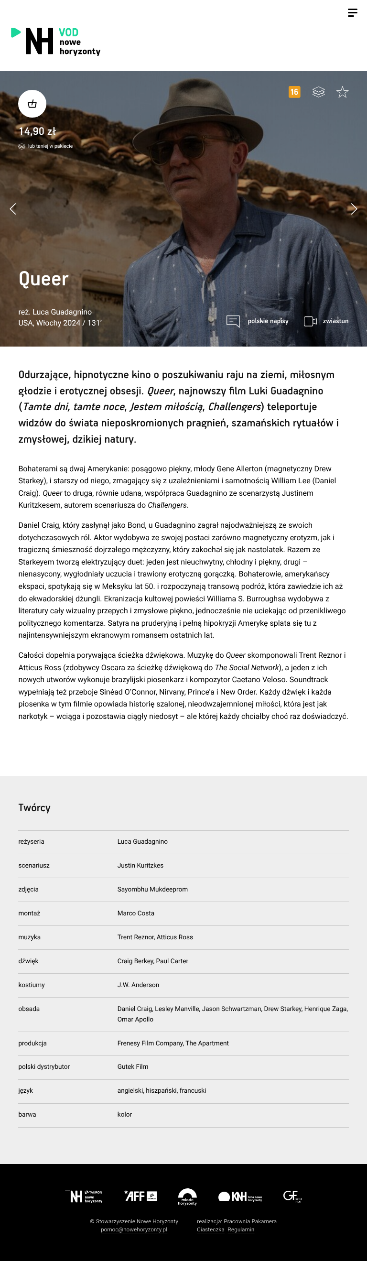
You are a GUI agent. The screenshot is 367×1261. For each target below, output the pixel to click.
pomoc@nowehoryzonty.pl (134, 1230)
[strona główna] (106, 41)
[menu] (353, 13)
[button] (354, 208)
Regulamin (241, 1230)
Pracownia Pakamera (250, 1221)
